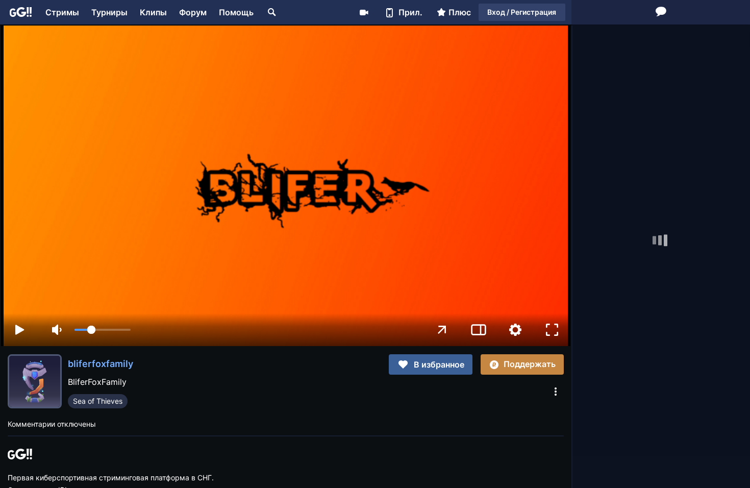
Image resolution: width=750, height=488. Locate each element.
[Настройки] (515, 330)
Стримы (62, 12)
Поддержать (530, 364)
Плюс (459, 12)
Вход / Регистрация (521, 12)
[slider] (102, 330)
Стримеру (364, 12)
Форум (193, 12)
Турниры (109, 12)
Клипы (153, 12)
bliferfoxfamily (100, 363)
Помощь (236, 12)
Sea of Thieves (97, 401)
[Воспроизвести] (19, 330)
